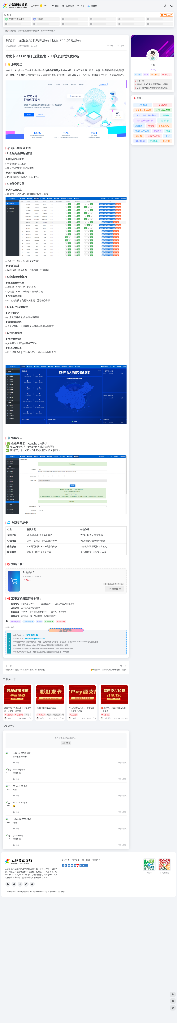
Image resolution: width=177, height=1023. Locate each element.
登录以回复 (122, 762)
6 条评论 (10, 725)
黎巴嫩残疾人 (164, 125)
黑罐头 (166, 115)
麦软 (168, 135)
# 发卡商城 (56, 715)
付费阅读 (116, 588)
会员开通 (140, 80)
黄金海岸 (158, 130)
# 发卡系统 (61, 621)
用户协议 (76, 859)
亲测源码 (20, 715)
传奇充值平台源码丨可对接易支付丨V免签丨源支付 (17, 709)
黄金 (168, 130)
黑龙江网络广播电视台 (146, 115)
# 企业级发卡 (28, 621)
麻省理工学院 (154, 135)
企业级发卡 (41, 56)
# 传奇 (27, 715)
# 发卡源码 (49, 621)
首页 (6, 30)
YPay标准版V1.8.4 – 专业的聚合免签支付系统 (82, 709)
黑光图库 (139, 125)
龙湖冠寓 (163, 105)
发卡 (12, 56)
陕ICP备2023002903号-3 (39, 891)
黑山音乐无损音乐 (145, 120)
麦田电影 (154, 141)
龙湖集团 (143, 105)
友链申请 (65, 859)
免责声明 (96, 859)
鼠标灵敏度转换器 (143, 110)
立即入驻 (168, 14)
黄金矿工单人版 (142, 130)
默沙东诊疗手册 (163, 110)
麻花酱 (139, 135)
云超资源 (12, 30)
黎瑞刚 (151, 125)
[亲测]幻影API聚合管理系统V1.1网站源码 (154, 84)
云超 (35, 45)
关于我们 (86, 859)
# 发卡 (39, 621)
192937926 (83, 641)
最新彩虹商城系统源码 (46, 708)
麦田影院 (166, 141)
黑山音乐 (165, 120)
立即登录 (66, 742)
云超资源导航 (24, 891)
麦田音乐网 (140, 141)
